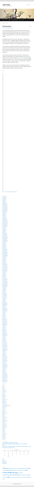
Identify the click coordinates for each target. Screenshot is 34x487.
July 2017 (4, 313)
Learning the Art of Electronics (8, 474)
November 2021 (5, 268)
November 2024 (5, 223)
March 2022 (4, 263)
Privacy (4, 419)
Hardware (4, 402)
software (21, 477)
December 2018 (5, 303)
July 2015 (4, 336)
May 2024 (4, 230)
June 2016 (4, 326)
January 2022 (4, 265)
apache (10, 468)
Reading (4, 421)
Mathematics (4, 412)
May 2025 (4, 215)
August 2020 (4, 286)
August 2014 (4, 350)
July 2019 (4, 299)
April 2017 (4, 316)
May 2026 (4, 200)
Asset (3, 387)
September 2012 (5, 366)
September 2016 (5, 324)
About (6, 19)
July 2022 (4, 258)
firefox (22, 470)
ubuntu (26, 477)
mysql (29, 474)
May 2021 (4, 275)
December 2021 (5, 266)
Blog (3, 19)
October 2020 (4, 284)
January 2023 (4, 250)
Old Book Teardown (5, 477)
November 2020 (5, 283)
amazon (8, 468)
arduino (14, 468)
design (3, 470)
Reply (16, 191)
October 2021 (4, 269)
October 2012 (4, 365)
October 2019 (4, 296)
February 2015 (4, 343)
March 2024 (4, 233)
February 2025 (4, 219)
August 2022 (4, 256)
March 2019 (4, 301)
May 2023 (4, 245)
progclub (13, 477)
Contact (9, 19)
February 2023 (4, 249)
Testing (4, 427)
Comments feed (5, 462)
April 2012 (4, 371)
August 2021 (4, 271)
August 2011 (4, 381)
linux (14, 474)
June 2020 (4, 289)
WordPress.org (5, 463)
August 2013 (4, 361)
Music (20, 19)
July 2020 (4, 288)
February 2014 (4, 356)
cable (18, 468)
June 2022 (4, 259)
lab (22, 472)
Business (4, 390)
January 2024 (4, 235)
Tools (3, 430)
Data (3, 394)
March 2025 (4, 218)
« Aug (8, 456)
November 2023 (5, 238)
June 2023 (4, 244)
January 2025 (4, 220)
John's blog (6, 5)
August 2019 (4, 298)
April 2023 (4, 246)
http (27, 470)
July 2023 (4, 243)
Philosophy (4, 417)
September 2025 (5, 210)
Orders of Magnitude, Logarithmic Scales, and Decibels (10, 442)
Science (4, 422)
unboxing (29, 477)
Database (4, 395)
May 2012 (4, 370)
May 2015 (4, 339)
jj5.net (13, 59)
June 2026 (4, 199)
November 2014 (5, 346)
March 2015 (4, 341)
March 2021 (4, 278)
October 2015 (4, 333)
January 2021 (4, 280)
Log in (3, 459)
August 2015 (4, 335)
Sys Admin (4, 426)
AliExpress (5, 468)
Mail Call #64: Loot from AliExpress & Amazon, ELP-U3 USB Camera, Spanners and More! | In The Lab (17, 446)
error (15, 470)
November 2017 (5, 310)
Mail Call (17, 474)
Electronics (4, 399)
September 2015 (5, 334)
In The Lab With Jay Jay (15, 19)
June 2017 (4, 314)
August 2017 (4, 311)
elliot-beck (13, 191)
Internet (4, 407)
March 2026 (4, 203)
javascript (18, 472)
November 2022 (5, 253)
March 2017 (4, 318)
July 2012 (4, 369)
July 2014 (4, 351)
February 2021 (4, 279)
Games (3, 400)
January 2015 (4, 344)
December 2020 (5, 281)
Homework (4, 404)
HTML (26, 470)
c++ (16, 468)
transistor (23, 477)
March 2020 (4, 293)
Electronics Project (11, 470)
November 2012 (5, 364)
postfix (10, 477)
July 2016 (4, 325)
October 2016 (4, 323)
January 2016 (4, 331)
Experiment (18, 470)
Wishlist (4, 436)
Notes (3, 416)
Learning (4, 410)
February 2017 (4, 319)
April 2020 (4, 291)
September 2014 (5, 349)
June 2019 (4, 300)
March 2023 (4, 248)
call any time (20, 58)
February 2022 (4, 264)
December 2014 (5, 345)
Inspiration (4, 406)
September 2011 (5, 380)
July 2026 (4, 198)
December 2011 (5, 376)
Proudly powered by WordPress (17, 483)
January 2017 (4, 320)
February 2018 (4, 308)
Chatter (4, 391)
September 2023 (5, 240)
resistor (19, 477)
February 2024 (4, 234)
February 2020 (4, 294)
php (8, 477)
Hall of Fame (4, 401)
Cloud (3, 392)
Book (3, 389)
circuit (26, 468)
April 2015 (4, 340)
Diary (3, 397)
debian (29, 468)
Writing (4, 437)
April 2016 (4, 329)
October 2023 (4, 239)
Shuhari (4, 445)
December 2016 (5, 321)
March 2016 (4, 330)
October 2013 (4, 359)
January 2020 (4, 295)
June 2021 (4, 274)
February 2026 (4, 204)
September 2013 (5, 360)
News (3, 415)
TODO (3, 429)
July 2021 (4, 273)
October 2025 (4, 209)
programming (16, 477)
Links (23, 19)
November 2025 (5, 208)
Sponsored (4, 425)
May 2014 (4, 354)
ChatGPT (23, 468)
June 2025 (4, 214)
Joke (3, 409)
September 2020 (5, 285)
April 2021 (4, 276)
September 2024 (5, 225)
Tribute (6, 191)
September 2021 (5, 270)
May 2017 (4, 315)
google (24, 470)
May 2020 (4, 290)
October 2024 (4, 224)
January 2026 (4, 205)
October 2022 (4, 254)
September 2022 (5, 255)
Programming (4, 420)
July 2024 (4, 228)
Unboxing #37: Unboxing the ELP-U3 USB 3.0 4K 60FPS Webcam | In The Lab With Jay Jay (15, 443)
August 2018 (4, 305)
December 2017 (5, 309)
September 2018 (5, 304)
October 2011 (4, 379)
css (27, 468)
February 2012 (4, 374)
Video (3, 432)
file (20, 470)
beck (9, 191)
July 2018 (4, 306)
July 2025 (4, 213)
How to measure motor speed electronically (8, 447)
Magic (3, 411)
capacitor (20, 468)
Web (3, 435)
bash (15, 468)
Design (3, 396)
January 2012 (4, 375)
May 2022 (4, 260)
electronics (6, 470)
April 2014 (4, 355)
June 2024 (4, 229)
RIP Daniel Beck (7, 26)
